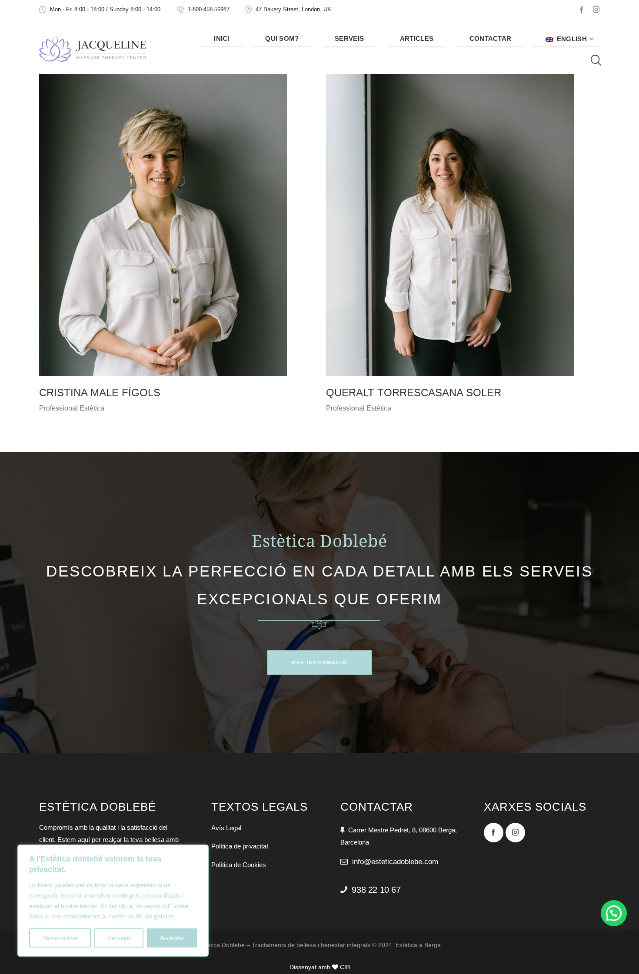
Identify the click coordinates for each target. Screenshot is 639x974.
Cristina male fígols (99, 392)
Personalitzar (60, 937)
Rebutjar (119, 937)
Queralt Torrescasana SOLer (413, 392)
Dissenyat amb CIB (320, 967)
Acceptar (172, 937)
